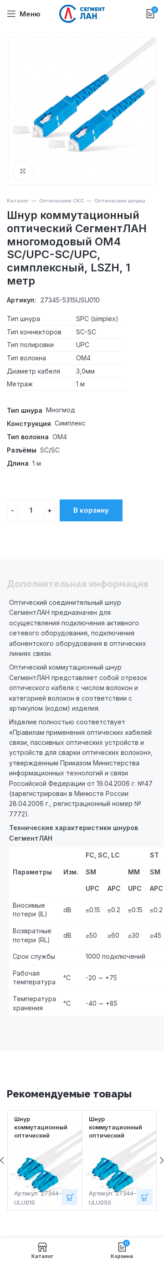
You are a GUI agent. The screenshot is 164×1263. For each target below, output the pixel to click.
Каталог (18, 201)
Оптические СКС (61, 201)
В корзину (91, 510)
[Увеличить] (23, 171)
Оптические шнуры (119, 201)
